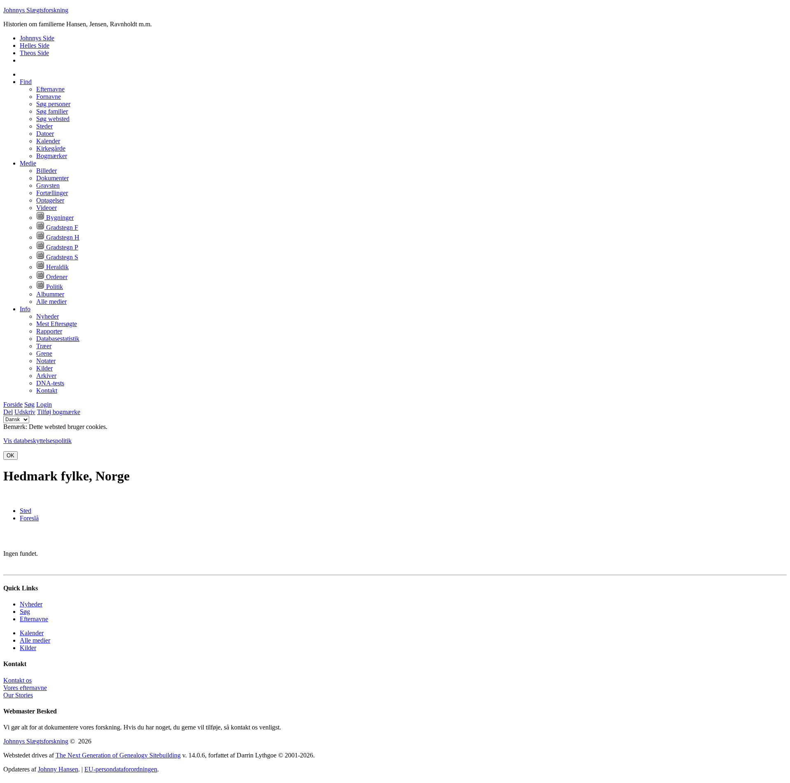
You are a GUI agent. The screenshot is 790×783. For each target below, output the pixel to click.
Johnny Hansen (58, 769)
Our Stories (18, 695)
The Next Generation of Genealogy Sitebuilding (118, 755)
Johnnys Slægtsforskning (35, 10)
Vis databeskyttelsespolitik (37, 440)
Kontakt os (17, 680)
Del (8, 411)
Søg (29, 404)
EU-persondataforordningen (120, 769)
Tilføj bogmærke (58, 411)
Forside (13, 404)
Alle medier (35, 640)
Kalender (32, 632)
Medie (28, 163)
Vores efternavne (25, 687)
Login (44, 404)
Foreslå (29, 518)
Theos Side (34, 52)
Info (25, 308)
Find (26, 81)
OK (10, 455)
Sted (25, 510)
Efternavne (34, 618)
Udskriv (24, 411)
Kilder (28, 647)
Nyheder (31, 604)
